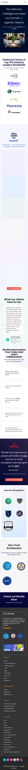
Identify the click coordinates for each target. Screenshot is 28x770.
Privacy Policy (7, 730)
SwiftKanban (7, 680)
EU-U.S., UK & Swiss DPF (10, 735)
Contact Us (7, 628)
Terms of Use (7, 744)
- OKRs (5, 668)
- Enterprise (7, 675)
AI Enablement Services (10, 711)
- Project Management (9, 663)
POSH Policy (7, 740)
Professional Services (9, 706)
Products (6, 657)
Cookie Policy (7, 732)
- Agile (5, 670)
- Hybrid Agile (7, 673)
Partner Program (8, 727)
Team (5, 722)
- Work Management (9, 666)
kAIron (5, 678)
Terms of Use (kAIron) (9, 747)
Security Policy (7, 737)
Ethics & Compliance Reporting (12, 752)
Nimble (5, 689)
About (5, 720)
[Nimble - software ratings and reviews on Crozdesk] (8, 501)
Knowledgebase (9, 686)
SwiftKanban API (8, 694)
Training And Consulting (10, 704)
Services (6, 700)
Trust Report (7, 749)
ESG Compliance (8, 742)
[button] (4, 324)
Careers (6, 725)
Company (7, 717)
